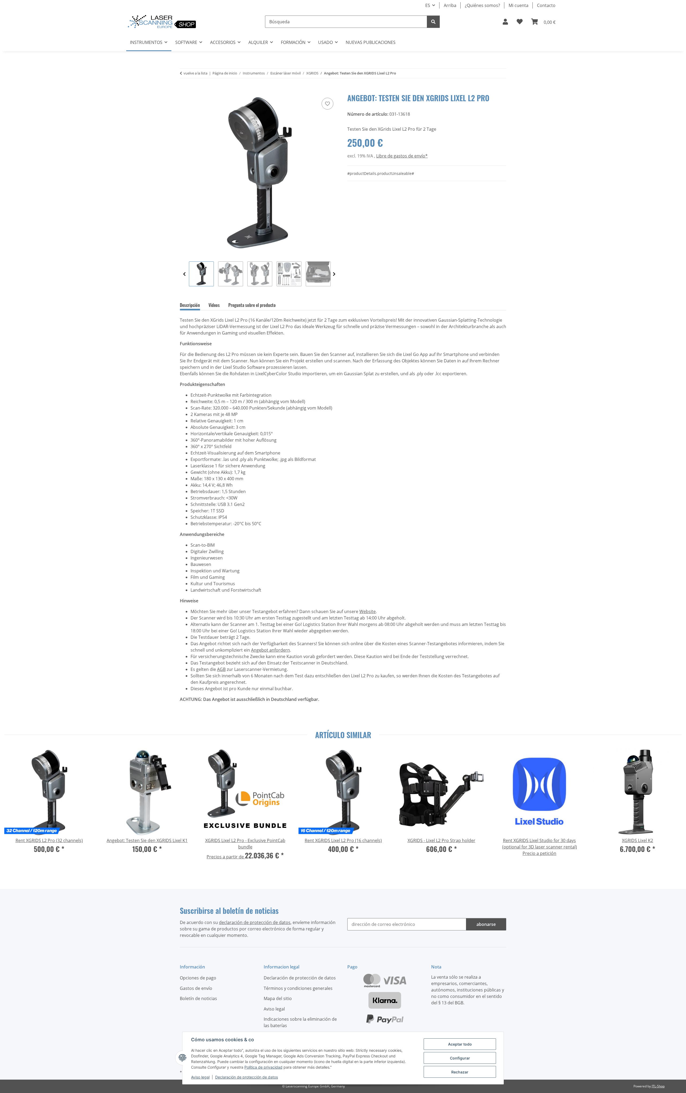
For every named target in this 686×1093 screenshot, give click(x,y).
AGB (221, 669)
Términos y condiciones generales (298, 988)
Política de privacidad (263, 1067)
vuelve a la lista (195, 73)
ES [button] (427, 5)
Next (334, 274)
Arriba (450, 5)
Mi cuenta (518, 5)
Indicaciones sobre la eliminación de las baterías (300, 1022)
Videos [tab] (214, 305)
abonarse (486, 924)
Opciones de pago (198, 978)
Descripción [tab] (190, 305)
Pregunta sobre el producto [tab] (252, 305)
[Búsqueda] (433, 22)
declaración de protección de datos (254, 922)
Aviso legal (200, 1077)
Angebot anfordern (270, 650)
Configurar (460, 1058)
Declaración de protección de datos (246, 1077)
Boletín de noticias (198, 998)
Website (367, 611)
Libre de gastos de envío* (402, 156)
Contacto (546, 5)
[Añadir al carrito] (184, 90)
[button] (505, 22)
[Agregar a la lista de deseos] (327, 104)
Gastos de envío (196, 988)
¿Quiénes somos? (482, 5)
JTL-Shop (658, 1086)
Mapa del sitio (278, 998)
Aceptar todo (460, 1044)
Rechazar (459, 1072)
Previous (184, 274)
